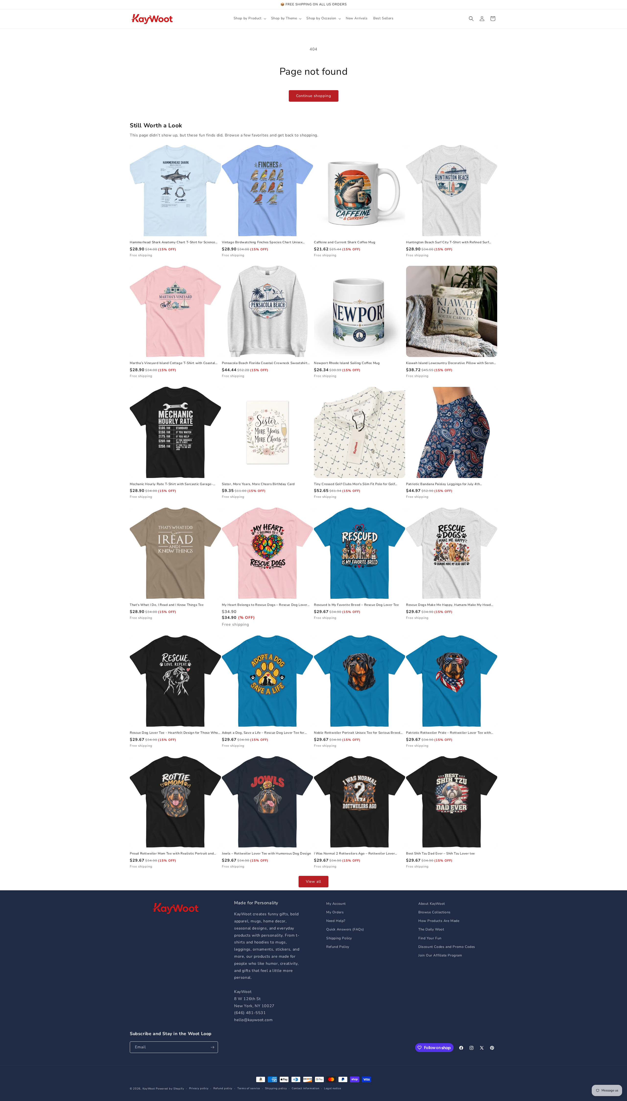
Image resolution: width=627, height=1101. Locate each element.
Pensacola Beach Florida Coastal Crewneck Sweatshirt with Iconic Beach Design (265, 363)
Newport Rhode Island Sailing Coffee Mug (347, 363)
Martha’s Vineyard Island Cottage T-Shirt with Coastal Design (172, 363)
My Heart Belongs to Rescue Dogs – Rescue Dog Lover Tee (264, 605)
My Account (336, 903)
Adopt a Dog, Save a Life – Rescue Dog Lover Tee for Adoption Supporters (263, 733)
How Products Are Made (438, 920)
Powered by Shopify (170, 1088)
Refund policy (222, 1088)
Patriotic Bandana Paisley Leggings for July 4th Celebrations (443, 484)
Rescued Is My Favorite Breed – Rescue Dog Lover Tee (356, 605)
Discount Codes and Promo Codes (446, 946)
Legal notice (332, 1088)
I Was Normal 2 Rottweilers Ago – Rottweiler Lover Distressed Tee (354, 854)
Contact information (305, 1088)
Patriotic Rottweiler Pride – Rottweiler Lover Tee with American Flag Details (448, 733)
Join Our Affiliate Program (440, 955)
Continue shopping (313, 95)
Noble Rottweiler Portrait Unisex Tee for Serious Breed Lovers (357, 733)
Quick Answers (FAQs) (345, 929)
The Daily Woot (431, 929)
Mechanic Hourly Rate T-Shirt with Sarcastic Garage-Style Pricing (171, 484)
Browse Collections (434, 912)
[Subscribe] (212, 1047)
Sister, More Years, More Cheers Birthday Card (258, 484)
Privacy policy (199, 1088)
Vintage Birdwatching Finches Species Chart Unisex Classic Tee (262, 242)
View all (313, 881)
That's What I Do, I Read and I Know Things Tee (167, 605)
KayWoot (149, 1088)
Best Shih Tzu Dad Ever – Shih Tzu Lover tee (440, 854)
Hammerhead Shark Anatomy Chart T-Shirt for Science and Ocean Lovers (172, 242)
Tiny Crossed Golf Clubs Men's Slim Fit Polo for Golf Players (354, 484)
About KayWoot (431, 903)
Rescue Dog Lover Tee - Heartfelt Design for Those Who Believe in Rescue (174, 733)
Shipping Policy (339, 938)
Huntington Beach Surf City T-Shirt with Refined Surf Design (447, 242)
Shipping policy (276, 1088)
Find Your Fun (430, 938)
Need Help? (335, 920)
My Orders (335, 912)
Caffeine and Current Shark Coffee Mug (344, 242)
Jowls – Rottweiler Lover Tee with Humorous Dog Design (266, 854)
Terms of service (248, 1088)
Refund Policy (337, 946)
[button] (249, 18)
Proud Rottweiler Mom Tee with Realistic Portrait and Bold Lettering (172, 854)
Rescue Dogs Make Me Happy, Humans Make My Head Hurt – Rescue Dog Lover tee (448, 605)
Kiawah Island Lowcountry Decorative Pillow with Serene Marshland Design (450, 363)
